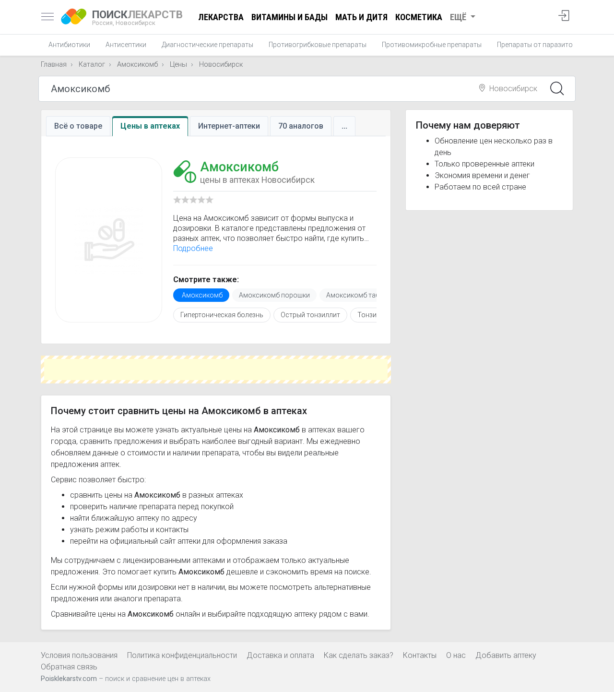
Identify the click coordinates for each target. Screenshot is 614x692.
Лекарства (221, 17)
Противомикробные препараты (432, 44)
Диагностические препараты (207, 44)
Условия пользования (79, 655)
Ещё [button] (459, 17)
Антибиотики (69, 44)
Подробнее (193, 248)
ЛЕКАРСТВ (137, 17)
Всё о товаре (78, 126)
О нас (456, 655)
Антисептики (126, 44)
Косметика (418, 17)
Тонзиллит (374, 315)
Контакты (420, 655)
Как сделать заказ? (358, 655)
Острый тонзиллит (310, 315)
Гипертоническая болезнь (221, 315)
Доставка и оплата (280, 655)
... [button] (344, 126)
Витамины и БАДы (289, 17)
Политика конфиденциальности (182, 655)
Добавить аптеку (505, 655)
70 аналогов (300, 126)
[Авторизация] (564, 17)
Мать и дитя (361, 17)
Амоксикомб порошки (274, 295)
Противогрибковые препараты (317, 44)
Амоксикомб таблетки (361, 295)
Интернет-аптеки (229, 126)
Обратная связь (69, 666)
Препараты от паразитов (537, 44)
